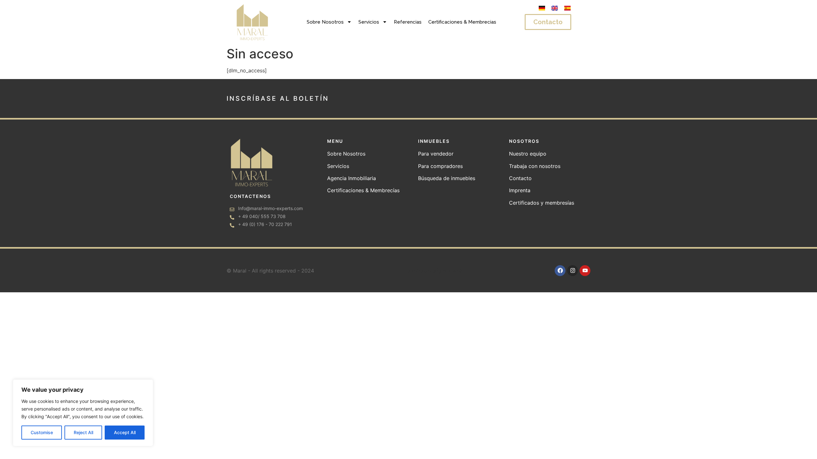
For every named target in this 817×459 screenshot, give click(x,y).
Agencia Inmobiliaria (351, 178)
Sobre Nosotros (325, 22)
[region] (83, 412)
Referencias (408, 22)
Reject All (83, 432)
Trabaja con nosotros (534, 166)
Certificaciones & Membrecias (462, 22)
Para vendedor (435, 153)
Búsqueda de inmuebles (447, 178)
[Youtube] (585, 270)
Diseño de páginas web (434, 270)
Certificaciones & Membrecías (363, 190)
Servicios (368, 22)
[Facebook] (560, 270)
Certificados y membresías (541, 203)
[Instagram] (572, 270)
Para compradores (440, 166)
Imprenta (519, 190)
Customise (42, 432)
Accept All (125, 432)
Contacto (520, 178)
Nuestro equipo (527, 153)
